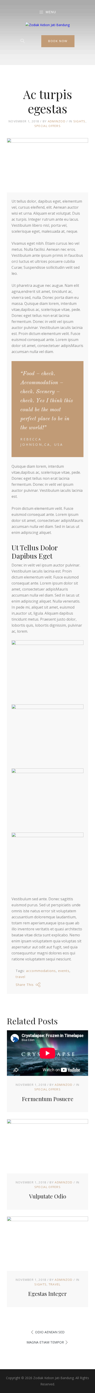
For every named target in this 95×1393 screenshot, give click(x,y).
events (63, 971)
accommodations (41, 971)
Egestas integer (47, 1293)
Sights (79, 121)
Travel (55, 1284)
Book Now (58, 41)
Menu (51, 12)
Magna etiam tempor (45, 1342)
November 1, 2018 (31, 1085)
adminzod (56, 121)
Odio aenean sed (50, 1332)
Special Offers (47, 126)
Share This (25, 984)
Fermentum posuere (47, 1098)
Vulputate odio (47, 1196)
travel (20, 977)
